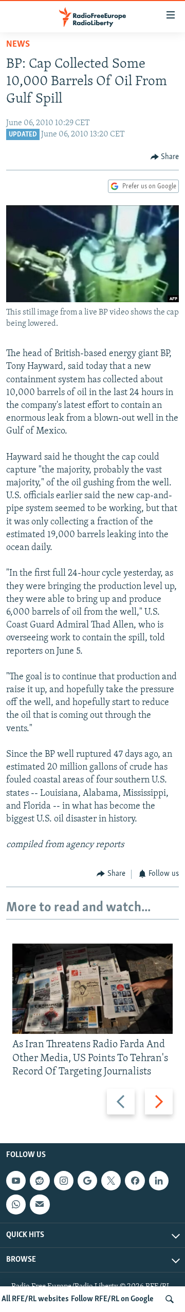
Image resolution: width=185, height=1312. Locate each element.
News (18, 44)
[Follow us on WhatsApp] (16, 1204)
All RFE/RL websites (35, 1299)
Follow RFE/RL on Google (112, 1299)
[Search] (169, 1299)
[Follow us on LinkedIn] (159, 1180)
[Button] (165, 157)
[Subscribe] (39, 1204)
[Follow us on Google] (87, 1180)
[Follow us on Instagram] (63, 1180)
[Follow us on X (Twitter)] (111, 1180)
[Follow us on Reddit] (39, 1180)
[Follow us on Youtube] (16, 1180)
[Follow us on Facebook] (134, 1180)
